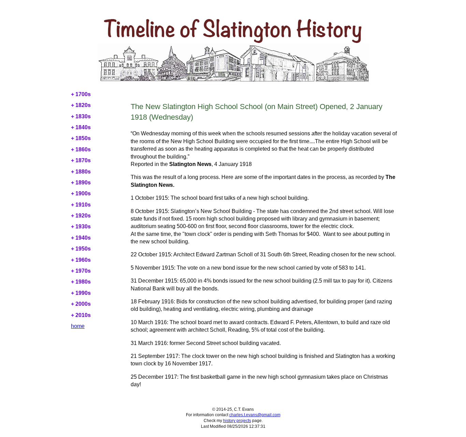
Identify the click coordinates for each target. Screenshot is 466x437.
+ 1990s (81, 293)
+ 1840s (81, 127)
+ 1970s (81, 271)
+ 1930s (81, 226)
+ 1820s (81, 105)
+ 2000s (81, 304)
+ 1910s (81, 205)
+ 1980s (81, 282)
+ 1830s (81, 116)
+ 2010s (81, 315)
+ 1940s (81, 238)
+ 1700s (81, 94)
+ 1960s (81, 260)
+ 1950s (81, 249)
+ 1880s (81, 172)
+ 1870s (81, 160)
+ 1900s (81, 193)
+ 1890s (81, 182)
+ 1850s (81, 138)
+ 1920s (81, 215)
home (78, 326)
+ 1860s (81, 149)
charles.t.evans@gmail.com (254, 414)
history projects (237, 420)
